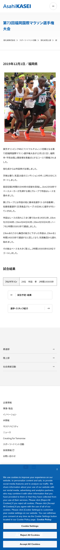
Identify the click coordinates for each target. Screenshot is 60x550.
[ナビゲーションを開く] (53, 6)
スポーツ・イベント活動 (28, 40)
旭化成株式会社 (9, 40)
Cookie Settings (29, 526)
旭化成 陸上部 (46, 40)
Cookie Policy (44, 519)
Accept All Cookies (30, 544)
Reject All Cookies (30, 535)
